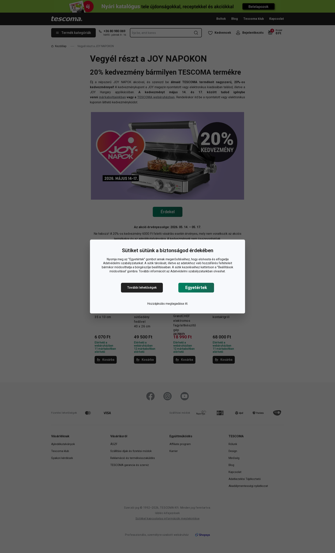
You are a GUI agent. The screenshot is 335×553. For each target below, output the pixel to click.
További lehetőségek (142, 287)
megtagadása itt (176, 303)
